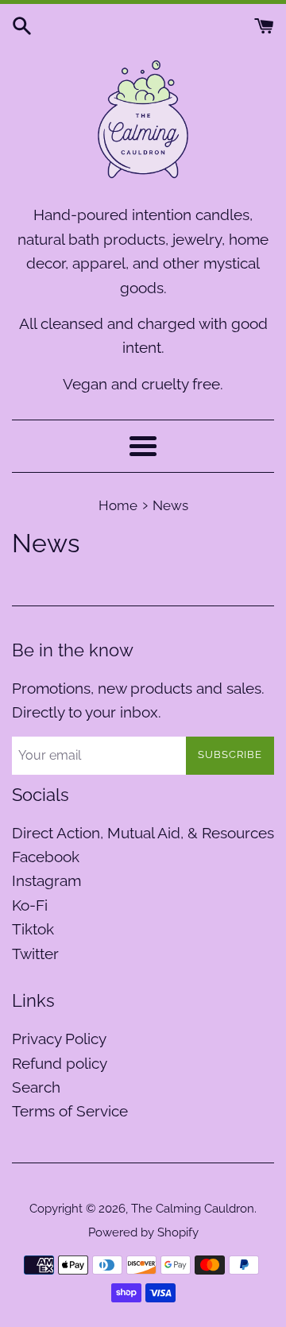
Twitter (35, 953)
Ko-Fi (30, 905)
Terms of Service (70, 1111)
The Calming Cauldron (192, 1208)
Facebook (45, 856)
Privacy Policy (59, 1038)
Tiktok (33, 929)
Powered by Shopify (143, 1232)
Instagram (46, 880)
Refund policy (59, 1063)
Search (36, 1087)
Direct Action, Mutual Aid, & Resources (143, 832)
